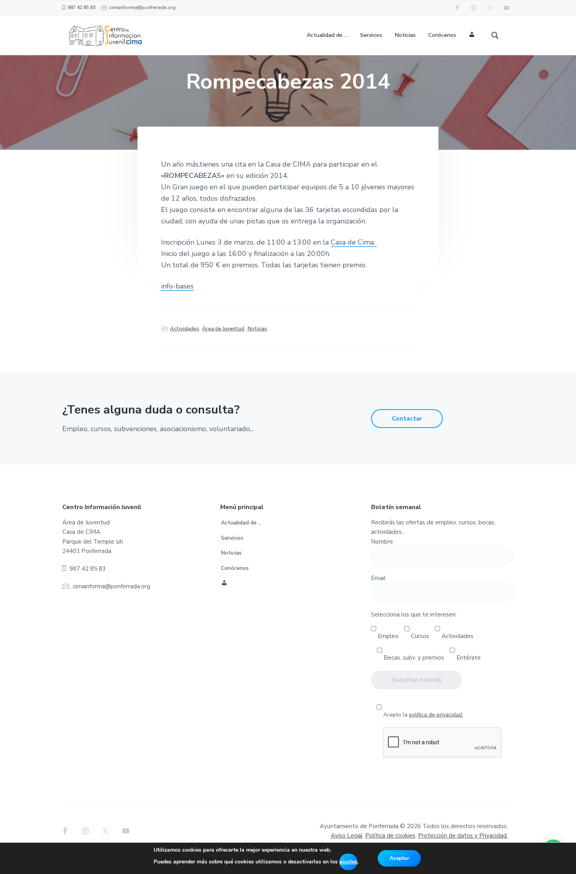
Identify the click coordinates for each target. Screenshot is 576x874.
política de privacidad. (436, 714)
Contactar (407, 418)
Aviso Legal (346, 836)
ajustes (348, 861)
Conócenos (235, 568)
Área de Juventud (223, 328)
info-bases (177, 286)
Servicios (232, 538)
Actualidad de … (241, 522)
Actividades (184, 328)
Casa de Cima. (354, 242)
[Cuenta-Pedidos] (472, 35)
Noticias (257, 328)
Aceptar (399, 858)
